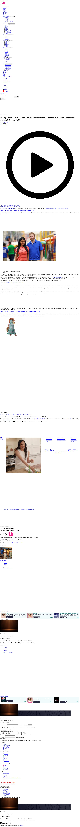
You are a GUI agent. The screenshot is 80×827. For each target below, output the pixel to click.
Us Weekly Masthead (7, 745)
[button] (40, 96)
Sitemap (4, 749)
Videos (4, 74)
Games (4, 11)
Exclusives (7, 18)
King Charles (7, 69)
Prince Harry (7, 67)
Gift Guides (7, 54)
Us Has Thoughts (8, 32)
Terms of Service (6, 773)
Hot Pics (6, 20)
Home (6, 53)
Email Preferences (6, 747)
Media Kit (5, 748)
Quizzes (6, 61)
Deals (6, 48)
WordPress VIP (22, 825)
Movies (6, 26)
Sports (4, 9)
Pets (6, 42)
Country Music (8, 31)
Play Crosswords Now (4, 611)
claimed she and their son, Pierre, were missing (59, 208)
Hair (6, 38)
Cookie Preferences (6, 776)
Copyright (5, 775)
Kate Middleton (8, 66)
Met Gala (4, 13)
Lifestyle (4, 8)
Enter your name (3, 732)
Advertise (4, 795)
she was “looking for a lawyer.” (9, 419)
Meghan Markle (8, 68)
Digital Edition (5, 78)
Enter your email (3, 733)
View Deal (31, 414)
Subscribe (4, 79)
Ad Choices (5, 778)
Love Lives (7, 19)
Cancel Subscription (6, 81)
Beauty (6, 36)
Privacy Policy (19, 542)
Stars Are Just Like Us (9, 21)
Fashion (6, 35)
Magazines (5, 12)
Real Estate (7, 44)
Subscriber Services (6, 793)
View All (6, 22)
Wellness (6, 45)
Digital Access (5, 789)
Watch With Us (8, 30)
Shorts (4, 14)
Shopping (4, 10)
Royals (4, 63)
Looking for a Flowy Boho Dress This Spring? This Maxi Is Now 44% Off (14, 414)
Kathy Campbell (5, 122)
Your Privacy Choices (16, 777)
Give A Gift (5, 791)
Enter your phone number (5, 734)
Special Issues (5, 792)
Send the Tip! (3, 738)
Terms (13, 542)
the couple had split (67, 418)
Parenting (7, 41)
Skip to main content (4, 0)
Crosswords (7, 58)
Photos (4, 73)
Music (6, 27)
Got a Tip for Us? (6, 83)
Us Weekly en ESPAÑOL (8, 76)
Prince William (8, 65)
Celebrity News (6, 5)
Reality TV (7, 29)
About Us (4, 744)
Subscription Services (7, 80)
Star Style (4, 7)
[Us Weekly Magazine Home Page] (3, 3)
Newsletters (5, 77)
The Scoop (2, 737)
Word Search (7, 59)
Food (6, 43)
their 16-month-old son (58, 277)
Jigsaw (6, 60)
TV (5, 25)
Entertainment (5, 23)
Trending (6, 17)
